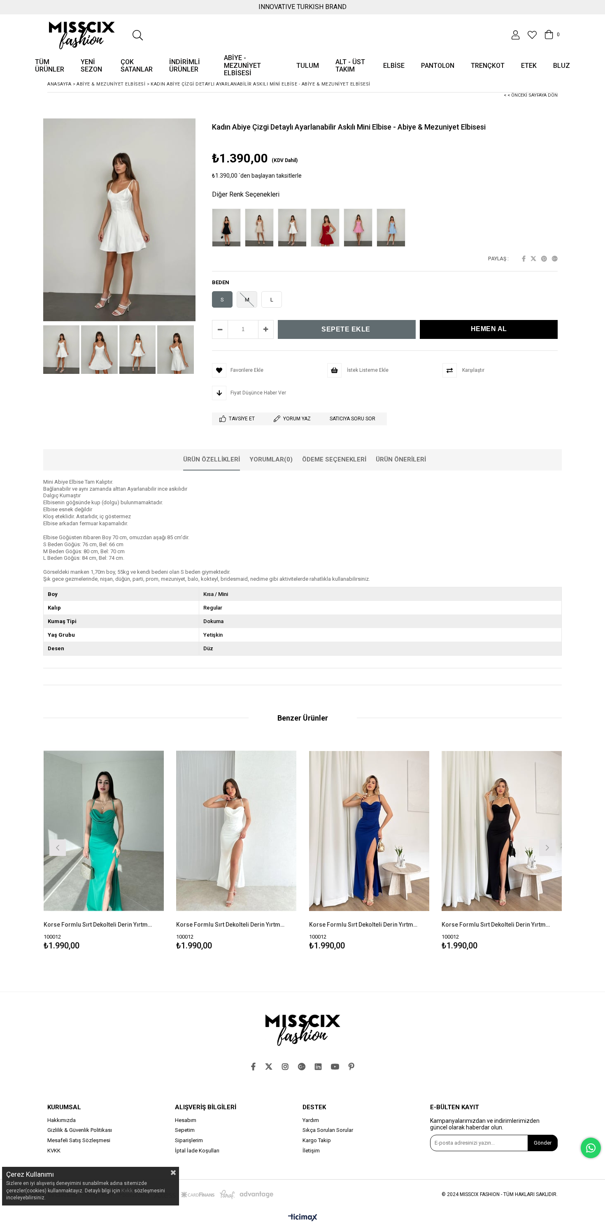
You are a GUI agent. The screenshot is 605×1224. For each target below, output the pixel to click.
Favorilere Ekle (103, 846)
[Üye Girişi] (515, 34)
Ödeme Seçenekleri (334, 459)
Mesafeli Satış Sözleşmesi (78, 1140)
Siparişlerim (189, 1140)
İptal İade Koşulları (197, 1151)
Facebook (524, 258)
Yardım (310, 1120)
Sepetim (185, 1130)
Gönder (542, 1143)
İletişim (311, 1151)
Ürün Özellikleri (211, 459)
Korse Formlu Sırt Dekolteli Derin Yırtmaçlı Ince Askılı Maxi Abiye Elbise (99, 924)
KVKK (53, 1151)
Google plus (555, 258)
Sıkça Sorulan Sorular (327, 1130)
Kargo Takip (316, 1140)
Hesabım (185, 1120)
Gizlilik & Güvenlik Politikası (79, 1130)
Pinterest (544, 258)
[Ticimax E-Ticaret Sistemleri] (302, 1218)
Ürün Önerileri (401, 459)
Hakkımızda (61, 1120)
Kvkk (127, 1190)
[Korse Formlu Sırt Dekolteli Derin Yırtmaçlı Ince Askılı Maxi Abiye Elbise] (104, 831)
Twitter (533, 258)
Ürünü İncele (133, 846)
